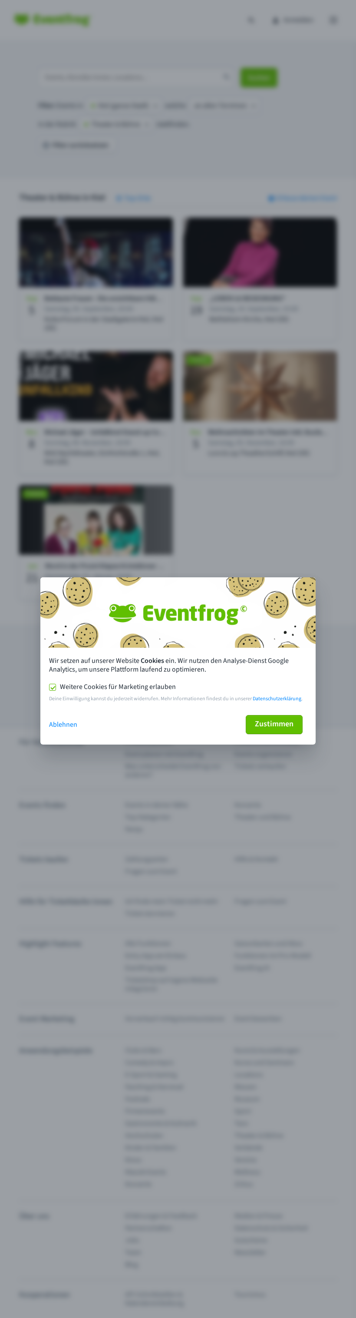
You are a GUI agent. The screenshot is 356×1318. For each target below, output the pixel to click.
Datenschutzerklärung (277, 698)
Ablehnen (63, 724)
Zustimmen (274, 724)
